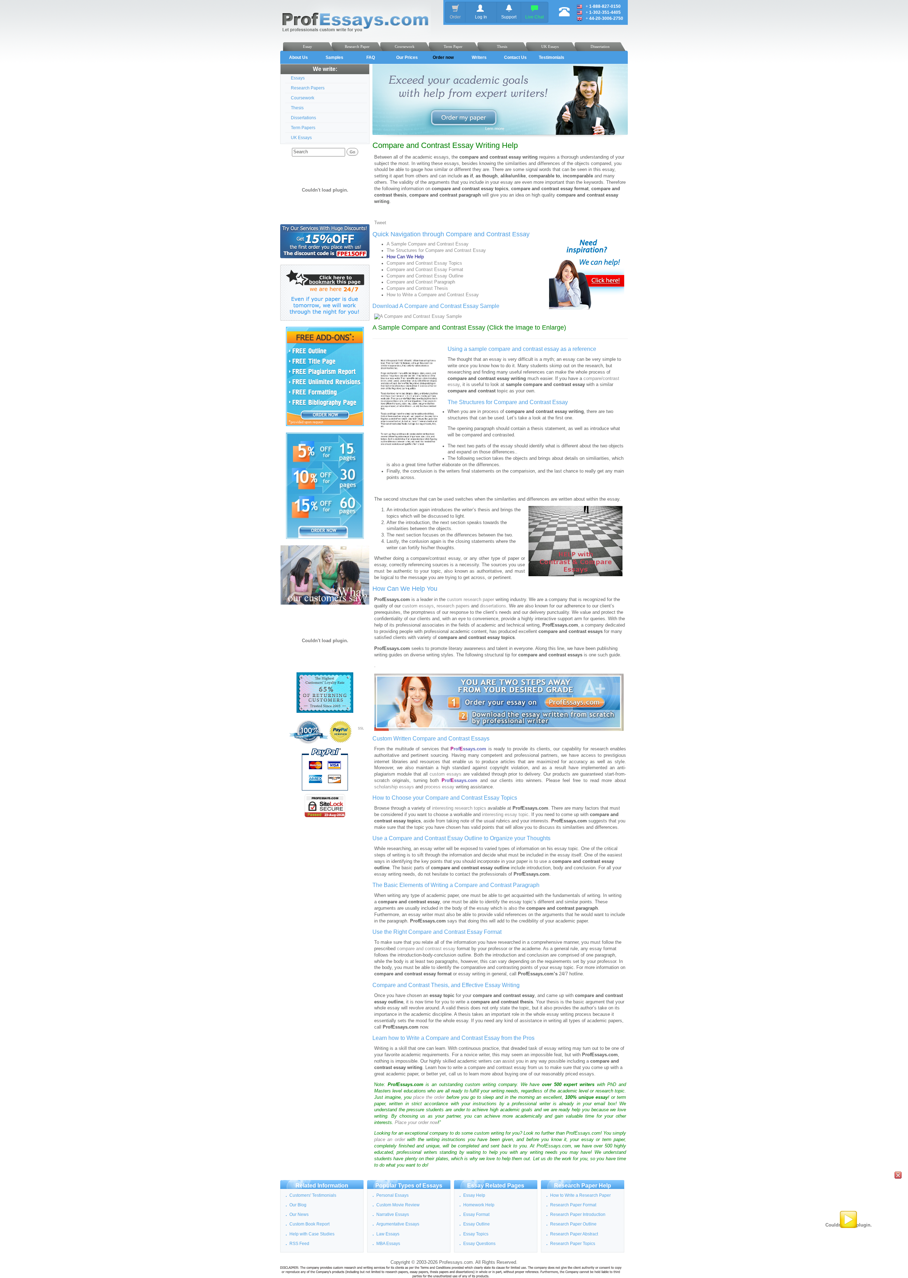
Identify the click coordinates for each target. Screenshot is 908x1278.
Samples (334, 57)
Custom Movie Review (398, 1204)
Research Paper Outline (573, 1224)
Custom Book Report (309, 1224)
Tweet (380, 222)
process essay (439, 786)
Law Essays (387, 1234)
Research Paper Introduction (577, 1214)
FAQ (370, 57)
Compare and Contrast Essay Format (425, 269)
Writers (479, 57)
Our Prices (407, 57)
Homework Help (478, 1204)
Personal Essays (392, 1195)
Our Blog (297, 1204)
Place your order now (416, 1122)
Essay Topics (475, 1234)
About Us (298, 57)
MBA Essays (388, 1243)
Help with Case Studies (311, 1234)
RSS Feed (299, 1243)
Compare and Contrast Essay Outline (425, 276)
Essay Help (474, 1195)
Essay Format (476, 1214)
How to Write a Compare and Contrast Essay (433, 294)
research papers (453, 606)
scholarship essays (394, 786)
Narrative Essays (392, 1214)
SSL (361, 728)
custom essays (418, 606)
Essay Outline (476, 1224)
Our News (299, 1214)
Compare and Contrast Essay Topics (424, 263)
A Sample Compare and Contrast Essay (428, 244)
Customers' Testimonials (312, 1195)
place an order (389, 1139)
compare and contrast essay (426, 948)
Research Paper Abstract (574, 1234)
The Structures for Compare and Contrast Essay (436, 250)
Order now (443, 57)
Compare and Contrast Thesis (417, 288)
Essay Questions (479, 1243)
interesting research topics (459, 808)
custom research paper (470, 599)
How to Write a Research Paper (580, 1195)
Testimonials (551, 57)
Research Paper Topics (572, 1243)
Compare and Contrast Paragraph (421, 282)
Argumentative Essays (397, 1224)
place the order (428, 1097)
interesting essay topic (505, 814)
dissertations (493, 606)
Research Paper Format (573, 1204)
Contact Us (515, 57)
